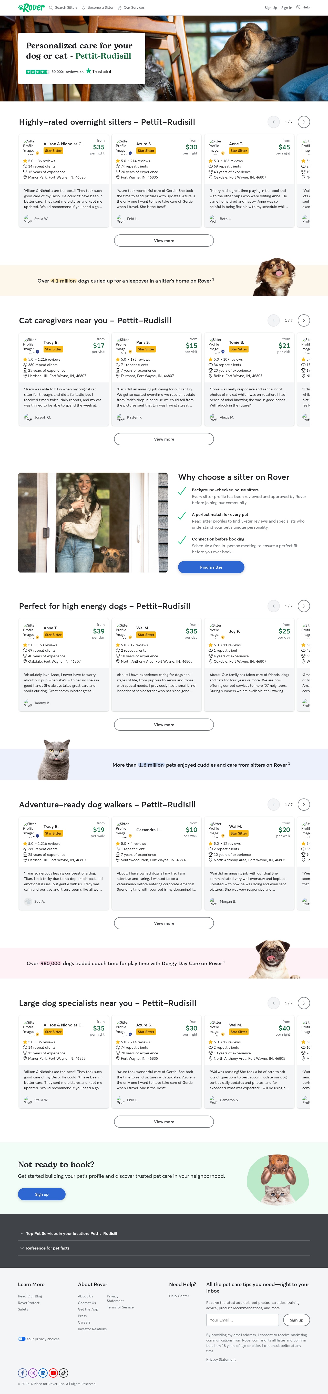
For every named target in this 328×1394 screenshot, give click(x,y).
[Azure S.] (156, 180)
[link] (164, 240)
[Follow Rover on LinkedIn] (43, 1373)
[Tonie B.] (249, 379)
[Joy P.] (249, 664)
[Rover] (31, 7)
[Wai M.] (156, 664)
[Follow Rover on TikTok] (63, 1373)
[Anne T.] (249, 180)
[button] (131, 7)
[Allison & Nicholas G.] (64, 180)
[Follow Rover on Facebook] (22, 1373)
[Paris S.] (156, 379)
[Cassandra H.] (156, 863)
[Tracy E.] (64, 379)
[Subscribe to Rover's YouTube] (53, 1373)
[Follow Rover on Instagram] (32, 1373)
